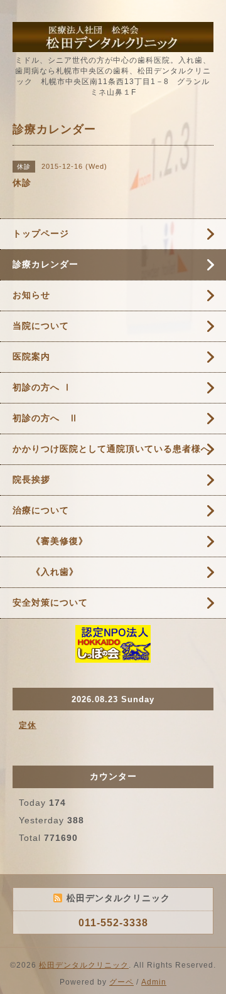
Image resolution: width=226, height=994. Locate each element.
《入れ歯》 (45, 572)
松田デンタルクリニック (84, 965)
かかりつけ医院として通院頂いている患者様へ (111, 449)
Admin (153, 982)
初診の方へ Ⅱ (45, 418)
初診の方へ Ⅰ (42, 387)
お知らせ (31, 295)
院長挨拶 (31, 479)
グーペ (121, 982)
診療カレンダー (45, 264)
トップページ (41, 233)
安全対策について (50, 602)
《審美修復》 (50, 541)
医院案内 (31, 356)
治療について (41, 510)
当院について (41, 326)
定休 (27, 725)
